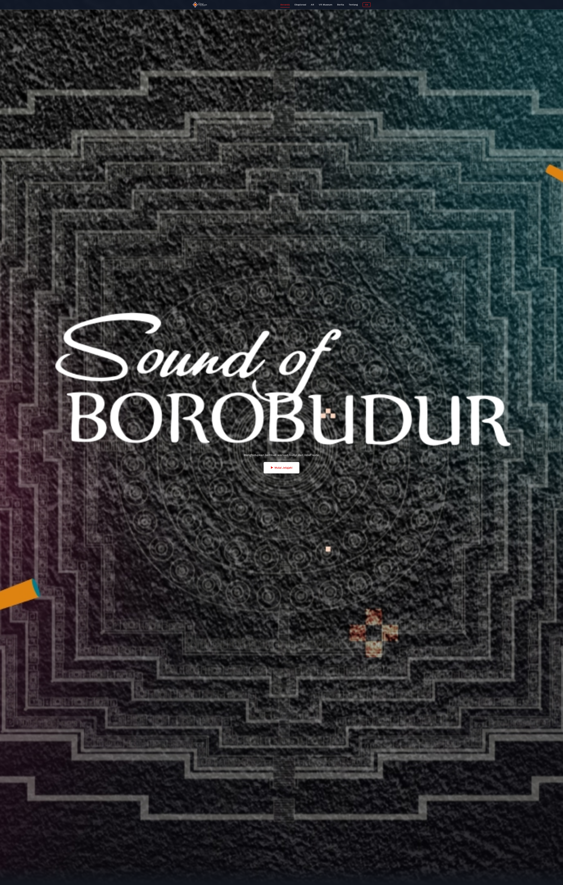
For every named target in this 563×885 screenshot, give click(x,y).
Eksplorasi (300, 4)
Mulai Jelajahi (281, 467)
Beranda (285, 4)
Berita (340, 4)
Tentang (353, 4)
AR (312, 4)
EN (366, 5)
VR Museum (325, 4)
